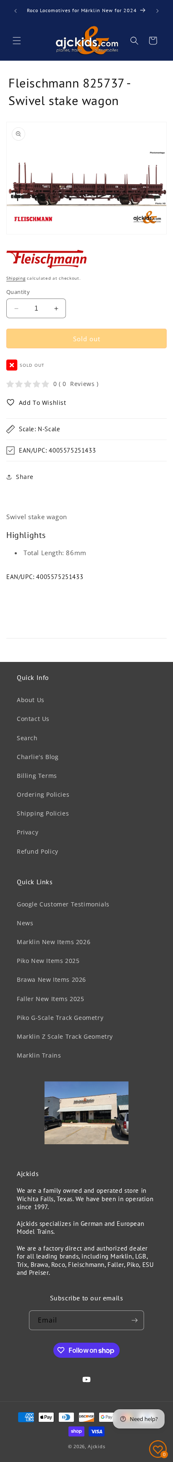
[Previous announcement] (15, 11)
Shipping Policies (43, 813)
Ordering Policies (43, 794)
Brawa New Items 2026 (51, 979)
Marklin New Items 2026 (53, 942)
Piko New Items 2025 (48, 961)
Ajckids (96, 1446)
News (25, 923)
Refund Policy (37, 851)
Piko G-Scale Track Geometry (60, 1018)
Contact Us (33, 719)
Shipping (16, 278)
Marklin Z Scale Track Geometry (65, 1036)
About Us (31, 700)
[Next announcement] (157, 11)
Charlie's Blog (37, 757)
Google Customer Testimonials (63, 904)
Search (27, 738)
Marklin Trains (39, 1055)
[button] (17, 40)
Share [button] (25, 477)
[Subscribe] (134, 1320)
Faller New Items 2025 (50, 999)
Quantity (18, 292)
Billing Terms (37, 776)
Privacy (27, 832)
